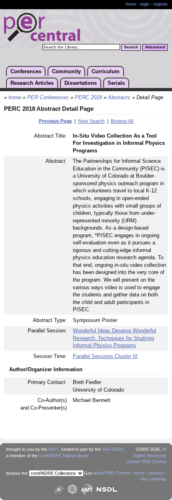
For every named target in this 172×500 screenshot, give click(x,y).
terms (139, 472)
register (160, 4)
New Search (91, 121)
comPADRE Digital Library (64, 455)
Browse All (122, 121)
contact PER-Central (146, 461)
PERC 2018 (88, 97)
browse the (17, 473)
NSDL (118, 449)
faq (144, 478)
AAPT (53, 449)
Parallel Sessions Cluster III (105, 356)
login (144, 4)
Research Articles (32, 83)
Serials (116, 83)
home (131, 4)
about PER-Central (111, 472)
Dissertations (80, 83)
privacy (156, 472)
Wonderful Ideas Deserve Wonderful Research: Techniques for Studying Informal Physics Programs (114, 338)
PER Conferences (48, 97)
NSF (106, 449)
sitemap (158, 478)
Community (66, 71)
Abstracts (119, 97)
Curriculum (106, 71)
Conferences (25, 71)
